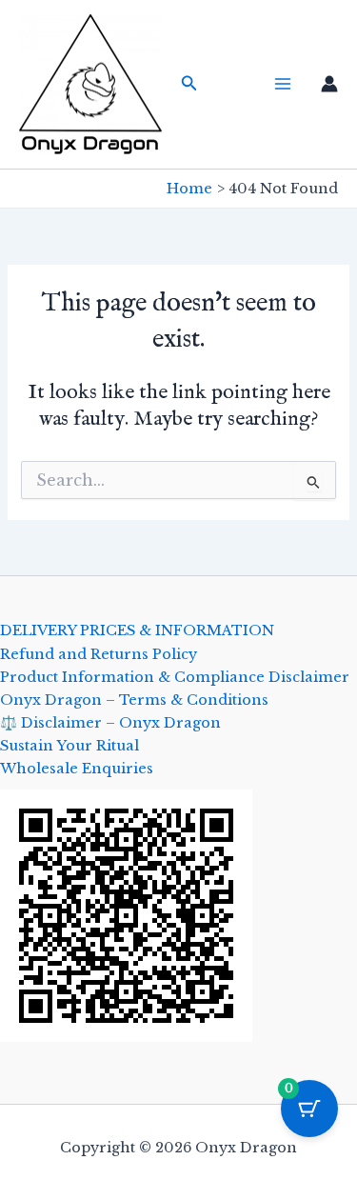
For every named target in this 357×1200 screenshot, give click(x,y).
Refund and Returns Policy (98, 654)
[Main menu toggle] (283, 84)
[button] (189, 83)
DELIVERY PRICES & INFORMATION (137, 630)
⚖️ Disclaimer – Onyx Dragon (110, 722)
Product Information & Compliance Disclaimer (174, 677)
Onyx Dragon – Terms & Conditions (134, 700)
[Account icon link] (329, 83)
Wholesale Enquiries (76, 768)
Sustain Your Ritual (69, 745)
